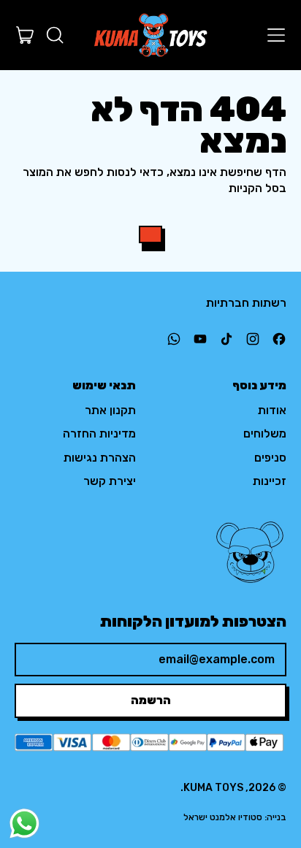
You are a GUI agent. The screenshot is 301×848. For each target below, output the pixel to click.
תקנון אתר (110, 410)
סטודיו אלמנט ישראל (222, 817)
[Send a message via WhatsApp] (24, 823)
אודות (272, 410)
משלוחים (264, 433)
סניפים (270, 458)
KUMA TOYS (213, 788)
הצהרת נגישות (100, 458)
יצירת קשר (109, 481)
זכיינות (269, 481)
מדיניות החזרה (99, 433)
